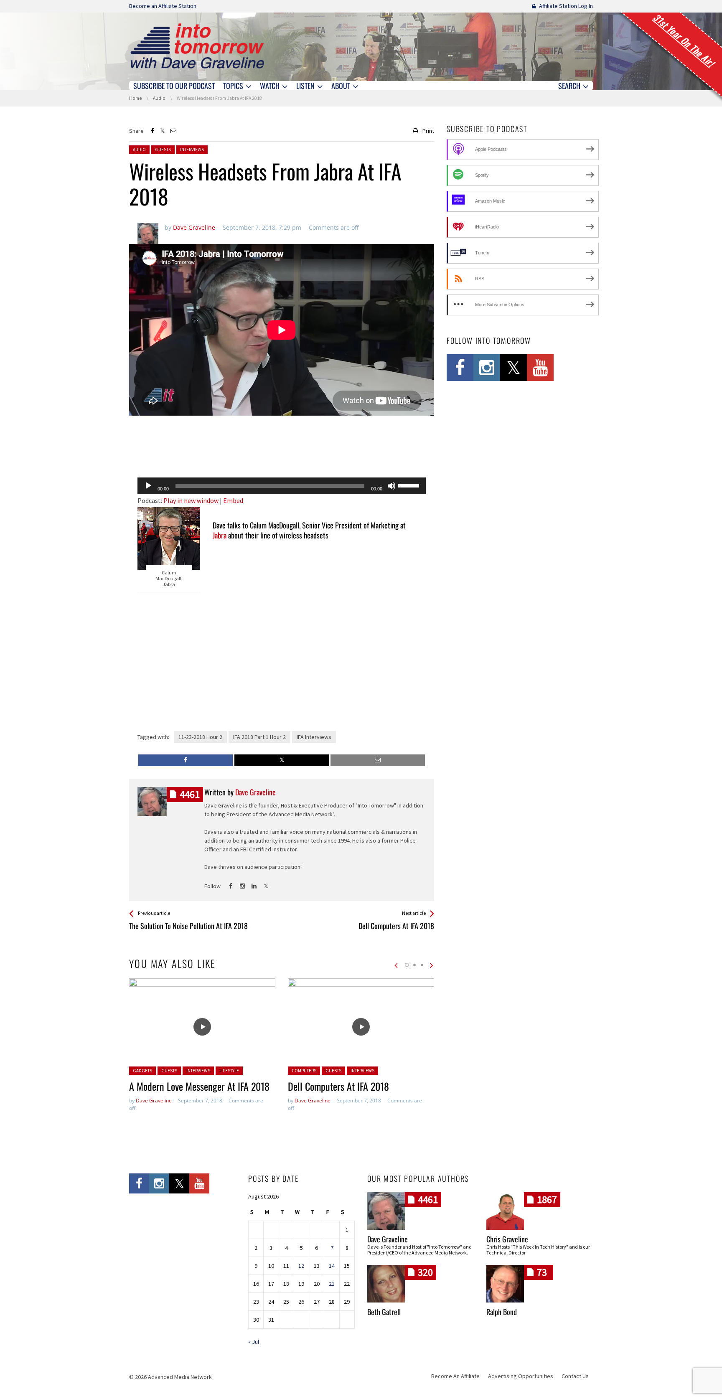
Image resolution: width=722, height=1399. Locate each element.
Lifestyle (229, 1071)
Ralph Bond (501, 1311)
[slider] (410, 485)
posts (190, 794)
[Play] (148, 486)
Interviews (192, 149)
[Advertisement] (281, 449)
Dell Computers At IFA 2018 (338, 1086)
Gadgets (142, 1071)
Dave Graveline (154, 1100)
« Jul (253, 1342)
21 (332, 1283)
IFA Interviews (314, 737)
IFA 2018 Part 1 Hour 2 (259, 737)
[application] (281, 485)
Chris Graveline (507, 1239)
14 (332, 1266)
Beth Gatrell (384, 1311)
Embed (233, 500)
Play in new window (191, 500)
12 (301, 1266)
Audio (139, 149)
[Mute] (391, 486)
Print (428, 131)
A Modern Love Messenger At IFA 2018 (199, 1086)
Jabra (219, 535)
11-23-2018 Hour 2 (200, 737)
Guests (163, 149)
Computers (304, 1071)
